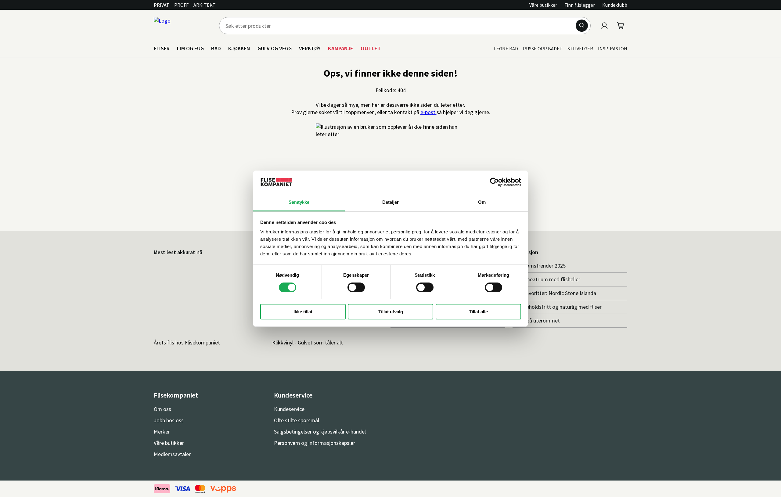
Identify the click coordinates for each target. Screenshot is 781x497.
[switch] (356, 287)
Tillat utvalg (390, 311)
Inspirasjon (612, 48)
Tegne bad (505, 48)
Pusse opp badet (543, 48)
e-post (428, 112)
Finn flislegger (579, 5)
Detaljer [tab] (390, 202)
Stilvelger (580, 48)
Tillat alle (478, 311)
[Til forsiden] (183, 25)
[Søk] (582, 26)
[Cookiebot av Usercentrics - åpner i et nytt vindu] (494, 182)
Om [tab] (482, 202)
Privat (161, 5)
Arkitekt (204, 5)
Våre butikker (543, 5)
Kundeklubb (614, 5)
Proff (181, 5)
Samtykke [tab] (299, 202)
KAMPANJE (340, 48)
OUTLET (371, 48)
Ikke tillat (302, 311)
